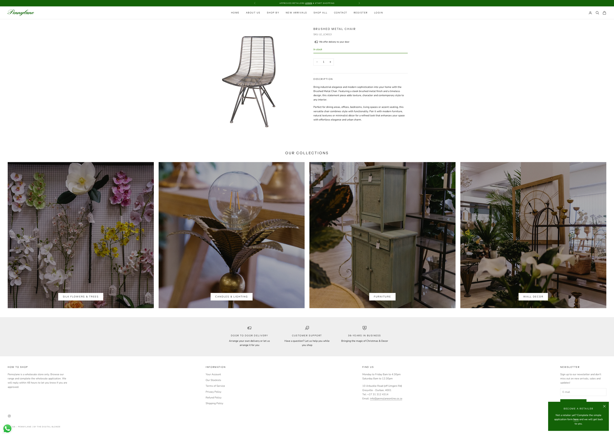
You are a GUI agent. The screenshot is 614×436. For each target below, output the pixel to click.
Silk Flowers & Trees (81, 296)
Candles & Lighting (231, 296)
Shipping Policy (214, 403)
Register (361, 12)
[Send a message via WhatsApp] (7, 428)
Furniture (382, 296)
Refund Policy (213, 397)
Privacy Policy (213, 392)
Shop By (273, 12)
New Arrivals (296, 12)
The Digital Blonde (49, 427)
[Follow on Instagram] (9, 416)
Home (235, 12)
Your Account (213, 374)
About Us (253, 12)
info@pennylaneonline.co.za (386, 398)
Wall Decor (533, 296)
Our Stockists (213, 380)
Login (378, 12)
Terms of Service (215, 386)
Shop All (321, 12)
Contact (340, 12)
